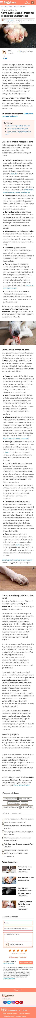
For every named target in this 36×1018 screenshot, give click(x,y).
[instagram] (13, 1002)
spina (18, 545)
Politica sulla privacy (8, 1016)
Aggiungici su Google (27, 51)
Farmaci (24, 803)
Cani (5, 58)
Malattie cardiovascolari (10, 807)
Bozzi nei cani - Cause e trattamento (26, 879)
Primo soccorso (13, 803)
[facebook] (5, 1002)
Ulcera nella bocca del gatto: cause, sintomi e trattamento (25, 906)
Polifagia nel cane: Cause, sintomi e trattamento (25, 869)
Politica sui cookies (21, 1016)
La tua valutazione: (17, 954)
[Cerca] (33, 2)
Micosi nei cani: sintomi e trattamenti (15, 438)
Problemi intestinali (10, 799)
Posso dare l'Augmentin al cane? (15, 822)
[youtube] (17, 1002)
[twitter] (9, 1002)
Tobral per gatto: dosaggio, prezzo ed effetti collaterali (18, 845)
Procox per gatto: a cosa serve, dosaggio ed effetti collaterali (18, 833)
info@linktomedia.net (9, 979)
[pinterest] (21, 1002)
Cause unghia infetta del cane (17, 128)
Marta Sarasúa (9, 20)
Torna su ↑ (18, 990)
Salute (10, 7)
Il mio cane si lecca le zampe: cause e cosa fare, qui (18, 191)
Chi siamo (24, 1010)
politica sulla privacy (8, 963)
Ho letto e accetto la (9, 962)
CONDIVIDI (27, 4)
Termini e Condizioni (24, 1013)
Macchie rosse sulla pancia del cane (16, 850)
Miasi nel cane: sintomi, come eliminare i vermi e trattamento (17, 839)
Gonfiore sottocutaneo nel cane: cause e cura (19, 819)
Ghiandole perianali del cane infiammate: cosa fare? (17, 827)
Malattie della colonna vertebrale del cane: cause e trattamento (25, 892)
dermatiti (14, 173)
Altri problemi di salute (19, 7)
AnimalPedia (4, 7)
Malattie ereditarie (25, 799)
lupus (7, 452)
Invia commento (26, 962)
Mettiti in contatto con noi (10, 1013)
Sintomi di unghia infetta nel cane (18, 125)
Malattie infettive (26, 807)
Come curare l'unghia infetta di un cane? (18, 133)
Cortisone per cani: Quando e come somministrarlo (16, 855)
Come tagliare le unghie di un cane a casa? (17, 560)
